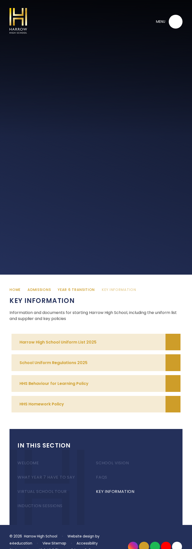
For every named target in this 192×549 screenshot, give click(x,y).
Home (15, 289)
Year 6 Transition (76, 289)
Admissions (39, 289)
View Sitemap (54, 543)
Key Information (119, 289)
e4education (21, 543)
